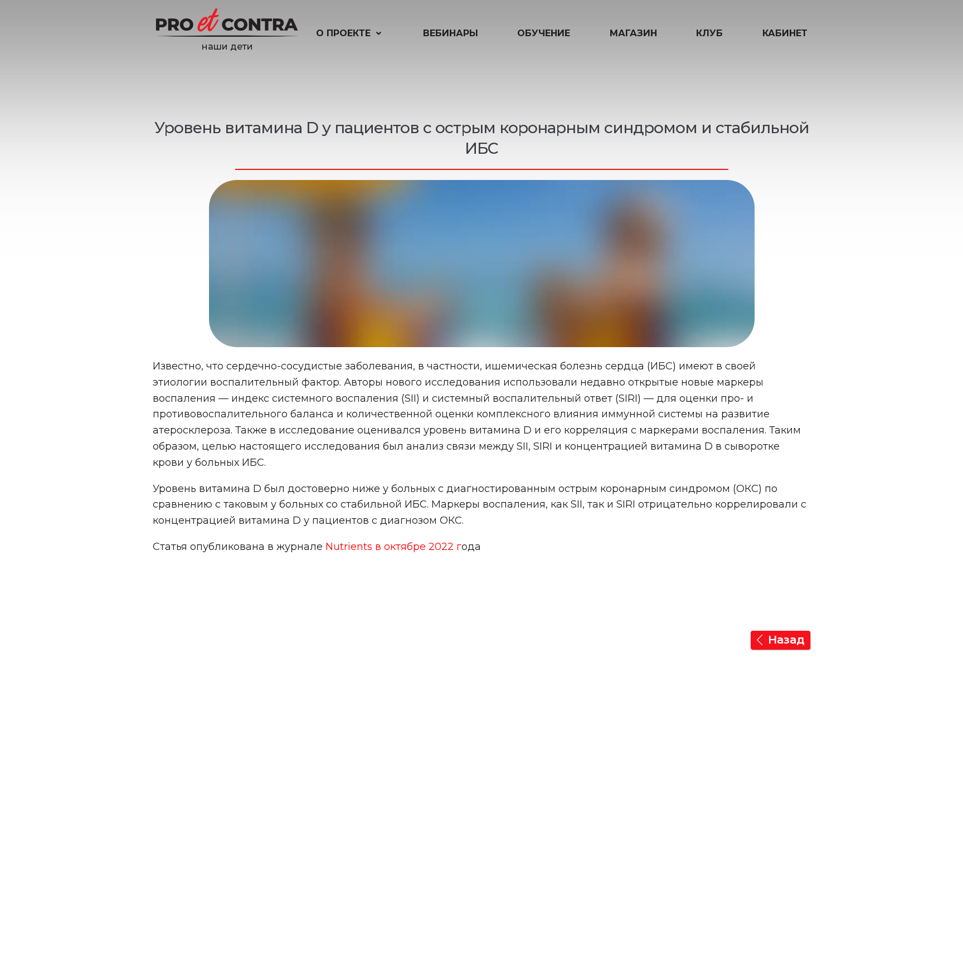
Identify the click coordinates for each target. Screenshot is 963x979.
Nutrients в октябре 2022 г (393, 546)
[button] (349, 33)
